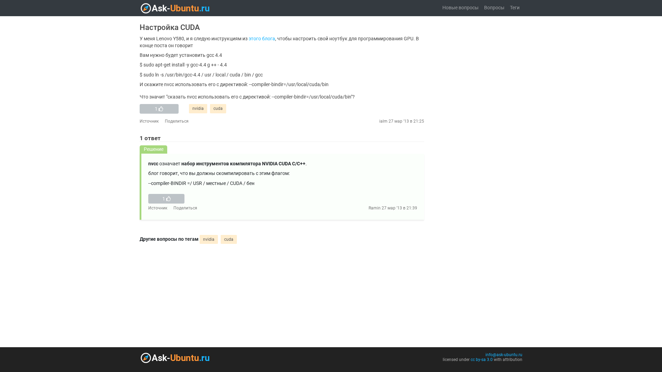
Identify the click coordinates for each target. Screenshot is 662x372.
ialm (383, 121)
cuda (218, 108)
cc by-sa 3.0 (482, 359)
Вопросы (494, 8)
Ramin (375, 208)
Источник (149, 121)
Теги (515, 8)
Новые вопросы (460, 8)
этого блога (262, 39)
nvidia (198, 108)
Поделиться (177, 121)
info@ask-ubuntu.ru (503, 354)
